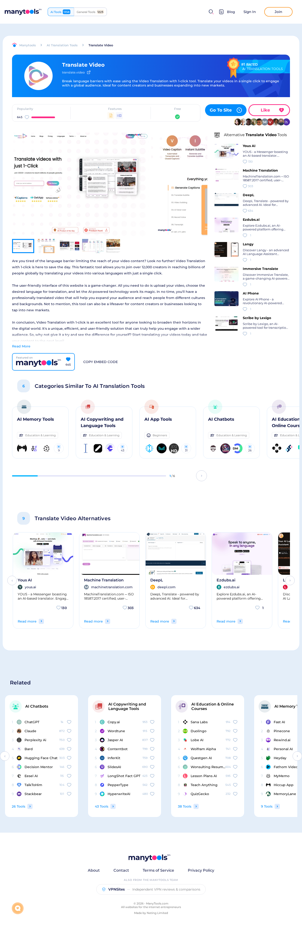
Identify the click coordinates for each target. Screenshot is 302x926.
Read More (21, 346)
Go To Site (221, 110)
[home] (23, 12)
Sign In (249, 11)
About (94, 870)
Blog (231, 12)
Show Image (80, 192)
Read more (27, 621)
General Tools (90, 12)
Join (278, 11)
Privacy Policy (201, 870)
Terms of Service (158, 870)
